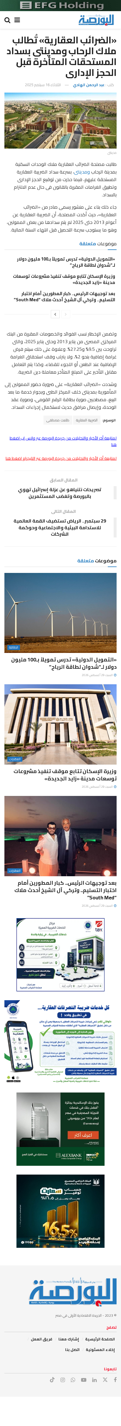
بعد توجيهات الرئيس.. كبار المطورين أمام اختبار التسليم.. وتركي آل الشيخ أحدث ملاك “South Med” (64, 296)
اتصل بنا (72, 1349)
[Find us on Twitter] (105, 1380)
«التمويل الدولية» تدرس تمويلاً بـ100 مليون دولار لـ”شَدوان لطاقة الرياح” (66, 262)
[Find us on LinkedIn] (94, 1380)
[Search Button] (7, 20)
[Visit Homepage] (96, 20)
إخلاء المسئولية (100, 1349)
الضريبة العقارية (87, 420)
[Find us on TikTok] (52, 1380)
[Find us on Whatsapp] (73, 1380)
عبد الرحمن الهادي (89, 84)
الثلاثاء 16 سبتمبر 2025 (43, 84)
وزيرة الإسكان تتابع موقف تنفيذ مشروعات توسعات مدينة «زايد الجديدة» (64, 279)
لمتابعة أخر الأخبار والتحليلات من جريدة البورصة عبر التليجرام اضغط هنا (61, 458)
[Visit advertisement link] (60, 5)
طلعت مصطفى (57, 420)
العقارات (15, 759)
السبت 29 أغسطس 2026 (97, 675)
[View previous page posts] (65, 314)
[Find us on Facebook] (115, 1380)
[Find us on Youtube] (83, 1380)
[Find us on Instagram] (62, 1380)
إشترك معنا (68, 1338)
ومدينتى (82, 171)
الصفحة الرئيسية (100, 1338)
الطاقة (13, 647)
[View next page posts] (55, 314)
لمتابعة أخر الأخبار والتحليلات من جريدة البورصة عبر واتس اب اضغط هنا (63, 441)
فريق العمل (41, 1338)
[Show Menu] (17, 20)
